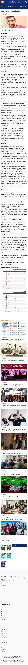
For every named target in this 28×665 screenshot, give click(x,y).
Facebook (3, 645)
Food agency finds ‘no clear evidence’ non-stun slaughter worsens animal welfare (13, 385)
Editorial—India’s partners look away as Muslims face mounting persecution (13, 361)
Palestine (3, 629)
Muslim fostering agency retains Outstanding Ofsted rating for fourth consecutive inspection (14, 430)
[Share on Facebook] (6, 30)
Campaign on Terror (5, 611)
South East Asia (4, 633)
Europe (2, 615)
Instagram (3, 649)
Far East (2, 617)
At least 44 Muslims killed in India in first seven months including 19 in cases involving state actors (13, 340)
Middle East (3, 619)
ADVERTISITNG (4, 596)
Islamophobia (22, 6)
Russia (2, 631)
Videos (2, 598)
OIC (2, 627)
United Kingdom (4, 635)
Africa (2, 607)
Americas (3, 609)
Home (2, 594)
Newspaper (11, 6)
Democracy (3, 613)
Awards (2, 600)
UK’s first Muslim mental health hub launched (12, 453)
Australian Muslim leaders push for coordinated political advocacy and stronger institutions (13, 518)
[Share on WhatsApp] (3, 30)
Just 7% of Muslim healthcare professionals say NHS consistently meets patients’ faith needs (14, 473)
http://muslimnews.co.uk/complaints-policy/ (11, 660)
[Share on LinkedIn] (9, 30)
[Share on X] (12, 30)
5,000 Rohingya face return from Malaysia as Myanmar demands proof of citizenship (12, 497)
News (2, 6)
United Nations (4, 637)
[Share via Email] (15, 30)
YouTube (3, 651)
